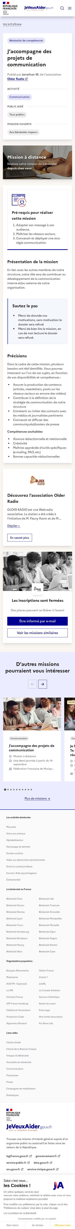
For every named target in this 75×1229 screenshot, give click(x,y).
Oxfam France (46, 970)
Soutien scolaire (14, 853)
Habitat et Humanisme (18, 1010)
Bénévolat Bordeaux (16, 938)
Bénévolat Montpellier (50, 918)
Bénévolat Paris (14, 898)
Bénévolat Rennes (15, 912)
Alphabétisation (14, 840)
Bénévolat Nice (14, 951)
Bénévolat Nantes (48, 945)
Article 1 (43, 977)
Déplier (12, 526)
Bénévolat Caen (47, 951)
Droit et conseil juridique (19, 866)
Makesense (12, 977)
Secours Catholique (49, 997)
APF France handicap (17, 1003)
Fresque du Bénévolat (17, 1055)
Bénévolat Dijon (47, 931)
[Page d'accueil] (39, 8)
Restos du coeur (47, 1003)
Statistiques (12, 1095)
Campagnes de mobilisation (20, 1088)
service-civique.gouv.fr (41, 1169)
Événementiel (13, 879)
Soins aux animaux (15, 833)
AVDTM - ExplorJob (16, 983)
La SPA (9, 990)
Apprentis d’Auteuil (16, 1023)
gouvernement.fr (46, 1156)
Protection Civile (15, 1016)
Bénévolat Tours (14, 925)
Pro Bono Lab (46, 1023)
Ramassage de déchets (18, 846)
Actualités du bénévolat (18, 1062)
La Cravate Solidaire (49, 990)
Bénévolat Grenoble (49, 912)
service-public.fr (16, 1163)
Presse (9, 1082)
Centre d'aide (13, 1042)
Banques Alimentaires (17, 970)
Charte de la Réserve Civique (21, 1049)
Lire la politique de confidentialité (20, 1213)
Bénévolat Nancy (15, 945)
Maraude (11, 827)
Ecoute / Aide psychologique (21, 873)
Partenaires (12, 1075)
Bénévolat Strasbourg (17, 931)
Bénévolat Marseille (49, 925)
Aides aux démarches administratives (25, 860)
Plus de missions (36, 798)
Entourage (44, 1010)
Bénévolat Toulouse (49, 905)
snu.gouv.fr (13, 1169)
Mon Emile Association (51, 1016)
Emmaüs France (14, 997)
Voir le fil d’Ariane (12, 24)
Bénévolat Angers (48, 938)
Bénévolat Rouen (15, 905)
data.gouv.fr (41, 1163)
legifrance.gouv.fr (17, 1156)
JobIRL (42, 983)
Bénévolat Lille (46, 898)
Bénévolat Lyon (14, 918)
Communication (14, 1068)
